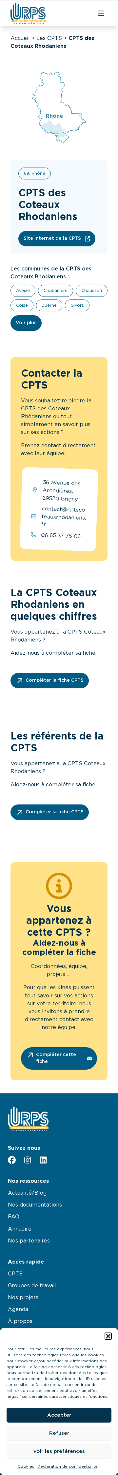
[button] (108, 1336)
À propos (20, 1321)
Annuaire (19, 1229)
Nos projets (23, 1297)
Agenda (18, 1309)
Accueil (20, 38)
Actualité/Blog (27, 1193)
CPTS (15, 1273)
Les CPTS (49, 38)
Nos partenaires (29, 1240)
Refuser (59, 1433)
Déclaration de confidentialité (67, 1466)
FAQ (13, 1216)
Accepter (59, 1415)
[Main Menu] (101, 13)
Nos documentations (35, 1205)
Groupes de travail (32, 1285)
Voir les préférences (59, 1451)
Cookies (25, 1466)
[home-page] (28, 13)
